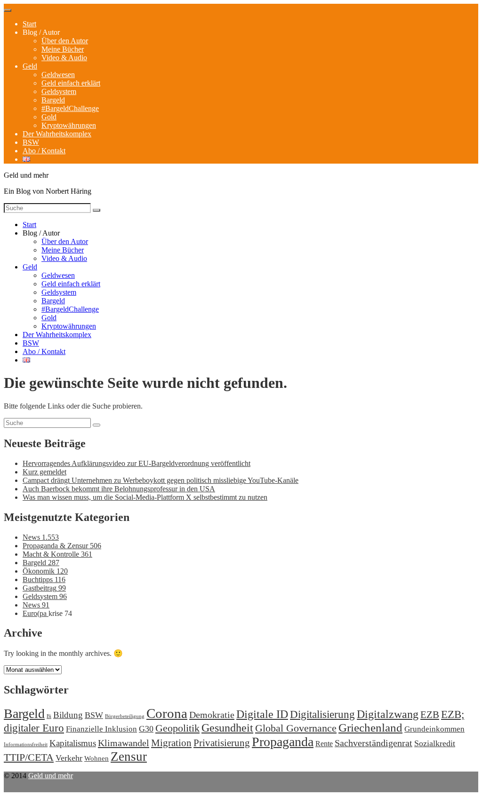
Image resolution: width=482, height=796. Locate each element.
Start (29, 24)
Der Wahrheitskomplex (57, 134)
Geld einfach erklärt (70, 83)
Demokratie (211, 714)
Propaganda (282, 741)
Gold (48, 117)
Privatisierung (221, 743)
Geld (30, 66)
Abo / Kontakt (44, 151)
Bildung (68, 715)
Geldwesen (58, 75)
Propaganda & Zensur (62, 546)
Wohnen (96, 758)
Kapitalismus (72, 743)
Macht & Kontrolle (57, 554)
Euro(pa (35, 613)
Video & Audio (64, 58)
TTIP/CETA (29, 757)
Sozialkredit (434, 743)
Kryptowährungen (68, 125)
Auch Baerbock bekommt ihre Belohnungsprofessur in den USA (119, 489)
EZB (429, 714)
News (41, 537)
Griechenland (370, 727)
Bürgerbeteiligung (125, 716)
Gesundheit (227, 727)
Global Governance (296, 728)
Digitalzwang (387, 714)
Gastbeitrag (44, 588)
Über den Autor (64, 41)
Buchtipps (44, 579)
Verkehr (69, 758)
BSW (31, 142)
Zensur (129, 756)
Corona (166, 713)
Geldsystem (58, 91)
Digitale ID (262, 714)
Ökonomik (45, 571)
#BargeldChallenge (70, 108)
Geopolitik (177, 728)
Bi (49, 716)
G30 (146, 728)
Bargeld (53, 100)
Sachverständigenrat (373, 743)
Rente (324, 744)
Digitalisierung (322, 714)
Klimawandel (123, 743)
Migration (171, 743)
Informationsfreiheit (26, 744)
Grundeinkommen (434, 729)
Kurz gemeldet (44, 472)
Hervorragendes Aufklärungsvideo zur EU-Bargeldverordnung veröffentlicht (136, 463)
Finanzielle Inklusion (101, 729)
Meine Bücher (62, 49)
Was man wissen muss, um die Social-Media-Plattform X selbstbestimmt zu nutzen (145, 497)
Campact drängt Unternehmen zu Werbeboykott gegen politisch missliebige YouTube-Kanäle (160, 480)
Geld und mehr (50, 776)
